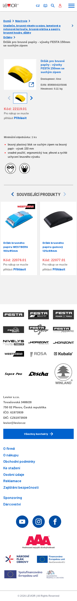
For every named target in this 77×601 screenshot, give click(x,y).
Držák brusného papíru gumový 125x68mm (53, 246)
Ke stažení (11, 468)
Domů (7, 21)
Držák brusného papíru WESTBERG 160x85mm (15, 246)
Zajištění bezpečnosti (21, 487)
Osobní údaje (13, 474)
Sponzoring (12, 497)
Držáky (7, 37)
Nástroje (21, 21)
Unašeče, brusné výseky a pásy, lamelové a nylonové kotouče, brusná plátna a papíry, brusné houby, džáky (32, 29)
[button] (31, 98)
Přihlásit (20, 118)
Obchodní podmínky (19, 461)
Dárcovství (12, 504)
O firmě (9, 448)
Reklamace (12, 480)
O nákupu (10, 455)
